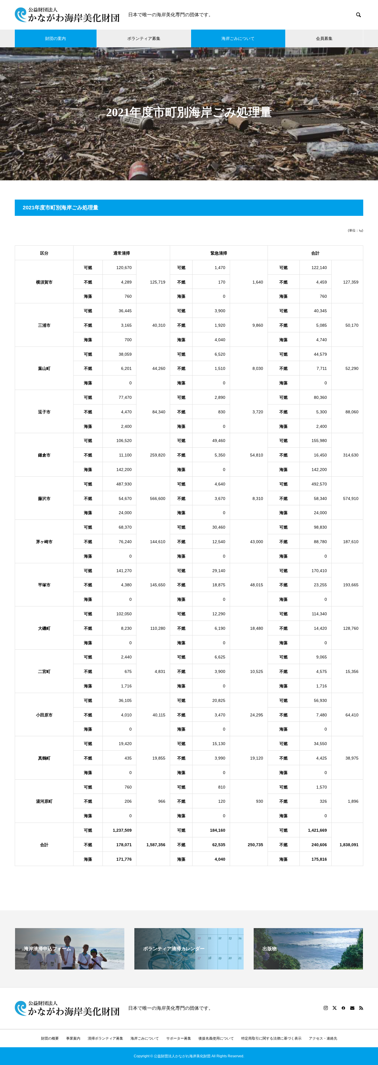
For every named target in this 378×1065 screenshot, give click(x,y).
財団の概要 (50, 1038)
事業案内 (73, 1038)
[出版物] (308, 966)
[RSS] (361, 1008)
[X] (335, 1008)
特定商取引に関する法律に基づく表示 (271, 1038)
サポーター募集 (178, 1038)
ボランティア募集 (143, 38)
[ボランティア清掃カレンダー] (189, 966)
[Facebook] (343, 1008)
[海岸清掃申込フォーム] (69, 966)
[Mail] (352, 1008)
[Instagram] (326, 1008)
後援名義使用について (216, 1038)
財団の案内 (55, 38)
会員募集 (324, 38)
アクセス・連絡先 (323, 1038)
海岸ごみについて (238, 38)
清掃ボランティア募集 (105, 1038)
